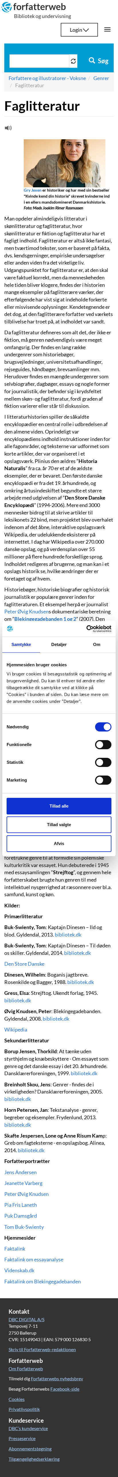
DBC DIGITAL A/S (26, 1319)
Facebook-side (64, 1388)
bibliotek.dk (68, 934)
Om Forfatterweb (26, 1368)
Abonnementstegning (30, 1448)
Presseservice (22, 1438)
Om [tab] (96, 644)
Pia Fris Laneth (20, 1205)
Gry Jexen (33, 190)
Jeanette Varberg (23, 1183)
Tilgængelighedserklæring (34, 1459)
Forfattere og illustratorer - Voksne (47, 78)
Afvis (59, 843)
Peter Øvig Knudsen (26, 611)
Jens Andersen (20, 1172)
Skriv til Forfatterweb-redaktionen (42, 1349)
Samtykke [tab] (21, 644)
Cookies (17, 1399)
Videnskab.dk (19, 1270)
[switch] (103, 744)
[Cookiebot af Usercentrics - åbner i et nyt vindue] (86, 629)
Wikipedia (15, 1029)
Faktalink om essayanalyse (33, 1259)
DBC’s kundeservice (28, 1428)
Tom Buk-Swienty (24, 1227)
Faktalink (14, 1248)
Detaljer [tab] (59, 644)
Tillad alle (59, 806)
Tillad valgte (59, 824)
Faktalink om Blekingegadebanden (42, 1281)
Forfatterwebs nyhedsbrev (57, 1378)
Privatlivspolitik (24, 1409)
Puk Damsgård (20, 1215)
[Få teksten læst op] (7, 129)
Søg (102, 61)
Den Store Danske (24, 964)
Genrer (101, 78)
